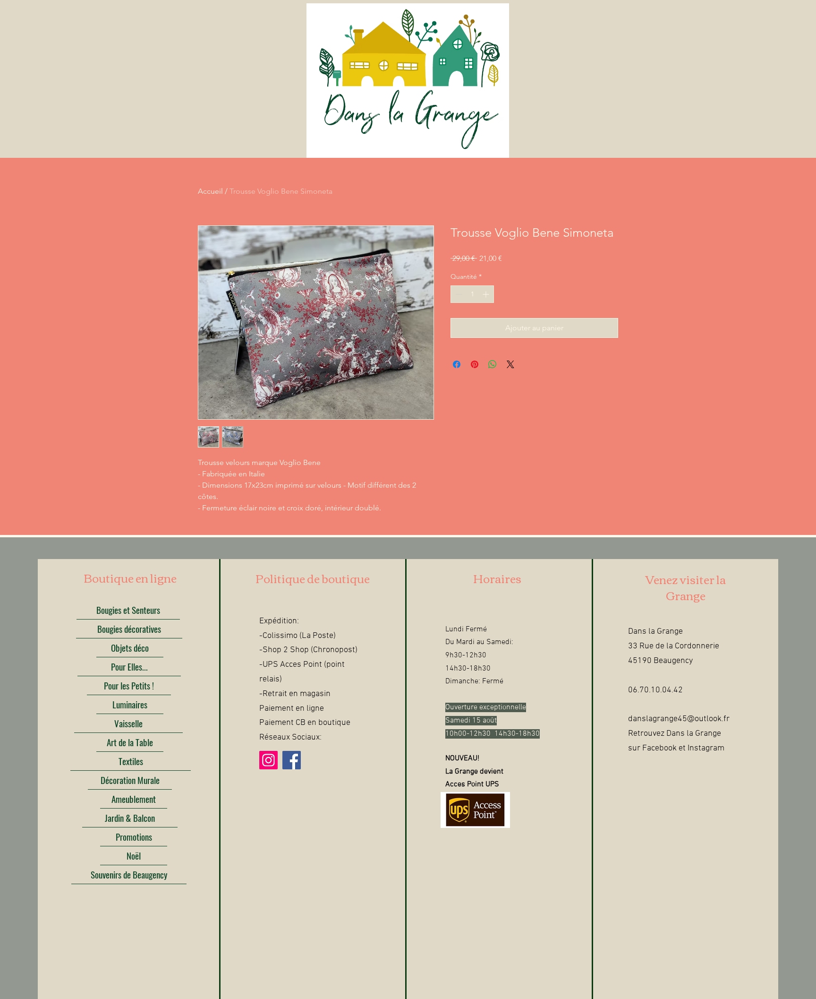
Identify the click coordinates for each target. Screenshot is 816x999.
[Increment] (487, 294)
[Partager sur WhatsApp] (492, 364)
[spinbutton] (472, 294)
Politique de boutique (312, 578)
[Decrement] (458, 294)
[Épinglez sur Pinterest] (474, 364)
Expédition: (279, 621)
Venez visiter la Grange (686, 586)
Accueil (210, 191)
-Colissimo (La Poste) (297, 636)
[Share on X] (510, 364)
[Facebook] (291, 760)
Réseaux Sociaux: (290, 737)
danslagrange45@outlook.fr (679, 719)
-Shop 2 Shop (284, 650)
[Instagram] (268, 760)
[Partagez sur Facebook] (456, 364)
